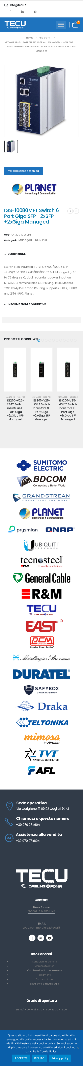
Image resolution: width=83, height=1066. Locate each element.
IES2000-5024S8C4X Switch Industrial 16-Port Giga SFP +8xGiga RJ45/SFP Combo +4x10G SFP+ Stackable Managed (68, 417)
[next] (76, 211)
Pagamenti (44, 975)
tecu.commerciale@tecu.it (41, 928)
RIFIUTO (39, 1058)
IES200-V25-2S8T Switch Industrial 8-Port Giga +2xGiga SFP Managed (15, 409)
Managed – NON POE (33, 240)
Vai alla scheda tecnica (23, 171)
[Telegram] (35, 12)
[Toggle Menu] (61, 24)
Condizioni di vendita (44, 961)
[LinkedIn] (22, 12)
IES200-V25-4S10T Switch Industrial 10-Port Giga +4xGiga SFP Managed (42, 409)
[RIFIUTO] (78, 1048)
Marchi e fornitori (44, 966)
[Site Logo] (15, 24)
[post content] (16, 369)
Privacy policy (60, 1058)
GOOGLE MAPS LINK (41, 911)
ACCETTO (21, 1058)
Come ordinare (44, 979)
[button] (39, 340)
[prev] (70, 211)
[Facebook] (10, 12)
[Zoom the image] (41, 870)
